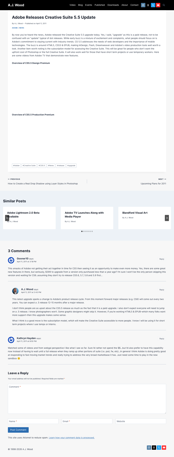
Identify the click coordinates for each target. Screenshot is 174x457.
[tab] (82, 231)
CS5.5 (42, 165)
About (125, 5)
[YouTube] (158, 5)
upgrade (71, 165)
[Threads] (148, 5)
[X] (153, 5)
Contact (134, 5)
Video (73, 5)
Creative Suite (29, 165)
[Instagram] (143, 5)
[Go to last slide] (7, 218)
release (60, 165)
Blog (80, 5)
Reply (161, 259)
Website (121, 421)
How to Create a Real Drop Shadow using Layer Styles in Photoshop (43, 181)
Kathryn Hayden (26, 338)
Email (66, 421)
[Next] (167, 218)
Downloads (113, 5)
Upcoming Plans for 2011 (153, 181)
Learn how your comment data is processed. (72, 437)
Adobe (15, 28)
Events (88, 5)
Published (100, 5)
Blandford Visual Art (135, 212)
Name (13, 421)
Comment (15, 387)
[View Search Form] (164, 5)
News (21, 28)
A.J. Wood (19, 23)
